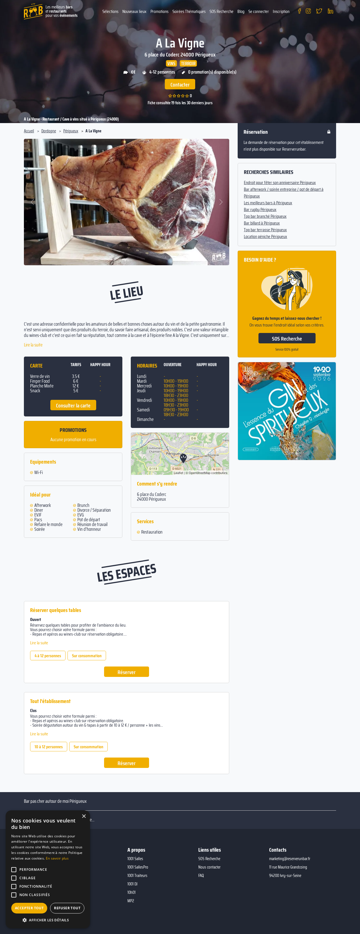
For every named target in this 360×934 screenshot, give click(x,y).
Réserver (127, 672)
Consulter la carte (73, 405)
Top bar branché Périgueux (265, 216)
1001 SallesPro (137, 867)
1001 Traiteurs (137, 875)
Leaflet (178, 472)
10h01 (131, 892)
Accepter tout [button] (29, 908)
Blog (240, 11)
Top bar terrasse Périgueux (265, 229)
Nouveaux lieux (134, 11)
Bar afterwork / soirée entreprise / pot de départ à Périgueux (283, 193)
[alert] (48, 869)
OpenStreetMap (199, 472)
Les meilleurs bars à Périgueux (268, 203)
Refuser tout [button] (67, 908)
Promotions (159, 11)
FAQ (201, 875)
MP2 (130, 900)
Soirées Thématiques (189, 11)
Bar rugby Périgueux (260, 209)
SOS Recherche (221, 11)
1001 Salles (135, 858)
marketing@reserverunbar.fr (289, 858)
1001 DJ (132, 884)
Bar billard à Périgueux (262, 223)
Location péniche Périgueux (265, 236)
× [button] (84, 816)
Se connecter (258, 11)
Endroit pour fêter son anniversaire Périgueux (280, 182)
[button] (33, 202)
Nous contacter (209, 867)
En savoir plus (57, 858)
